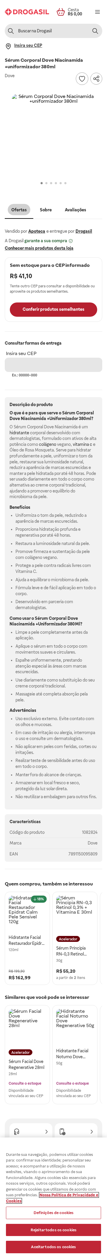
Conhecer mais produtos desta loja (39, 248)
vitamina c (82, 444)
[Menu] (97, 12)
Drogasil (83, 231)
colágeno (47, 444)
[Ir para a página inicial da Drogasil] (27, 12)
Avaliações (75, 209)
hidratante (19, 432)
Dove (92, 843)
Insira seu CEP (21, 353)
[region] (53, 1197)
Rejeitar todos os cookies (53, 1230)
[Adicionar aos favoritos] (82, 79)
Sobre (46, 209)
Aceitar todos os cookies (53, 1247)
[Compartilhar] (96, 79)
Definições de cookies (54, 1213)
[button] (53, 135)
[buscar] (95, 31)
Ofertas (19, 209)
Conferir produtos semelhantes (53, 309)
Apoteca (36, 231)
